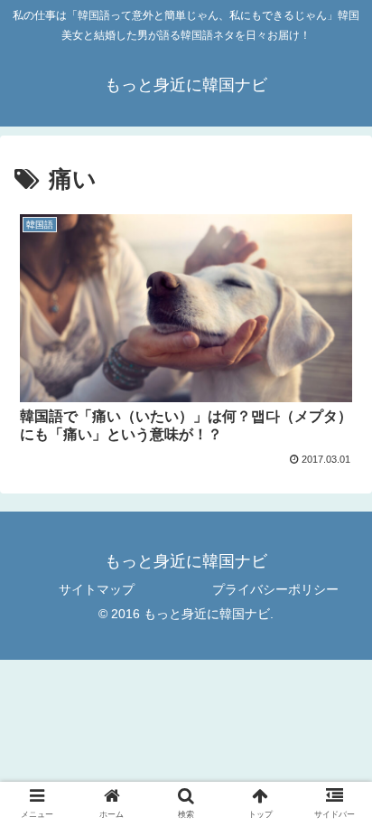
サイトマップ (97, 589)
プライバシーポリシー (275, 589)
